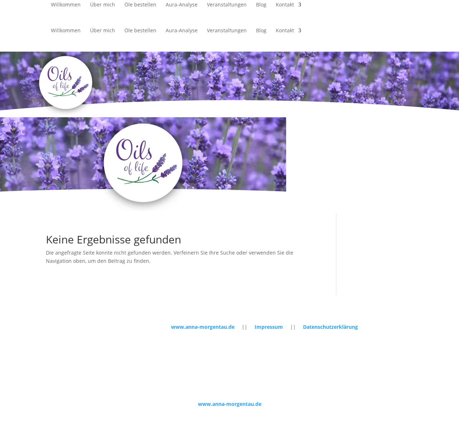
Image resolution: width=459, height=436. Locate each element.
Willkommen (66, 5)
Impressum (269, 326)
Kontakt (285, 5)
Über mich (102, 5)
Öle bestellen (140, 5)
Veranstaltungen (227, 5)
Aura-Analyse (182, 5)
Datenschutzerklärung (330, 326)
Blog (261, 5)
